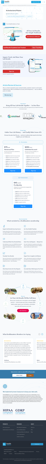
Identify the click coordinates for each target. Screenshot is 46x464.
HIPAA (5, 453)
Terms (15, 451)
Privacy (37, 451)
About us (32, 427)
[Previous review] (39, 334)
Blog (32, 432)
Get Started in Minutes (33, 36)
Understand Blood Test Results (23, 432)
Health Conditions (20, 436)
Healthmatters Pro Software (8, 429)
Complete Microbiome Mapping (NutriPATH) (15, 16)
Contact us (37, 444)
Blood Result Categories (21, 427)
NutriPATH (29, 16)
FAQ (31, 429)
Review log (8, 95)
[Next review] (42, 334)
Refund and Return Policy (20, 453)
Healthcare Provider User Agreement (26, 451)
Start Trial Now (37, 47)
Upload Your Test (36, 2)
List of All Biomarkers (21, 429)
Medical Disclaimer (8, 451)
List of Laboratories (21, 434)
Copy (30, 375)
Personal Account (6, 427)
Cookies (10, 453)
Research (5, 5)
